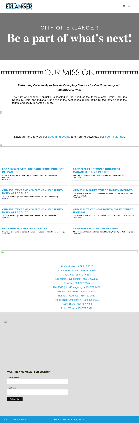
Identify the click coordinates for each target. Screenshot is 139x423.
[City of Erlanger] (19, 6)
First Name (11, 388)
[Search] (124, 6)
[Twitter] (65, 50)
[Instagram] (80, 50)
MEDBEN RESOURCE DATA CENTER (69, 420)
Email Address (13, 377)
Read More (6, 180)
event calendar (114, 136)
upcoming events (59, 136)
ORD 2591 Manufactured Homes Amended (103, 190)
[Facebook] (58, 50)
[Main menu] (129, 6)
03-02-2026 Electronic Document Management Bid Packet (96, 170)
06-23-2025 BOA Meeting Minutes (24, 228)
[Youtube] (73, 50)
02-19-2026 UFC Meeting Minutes (95, 228)
